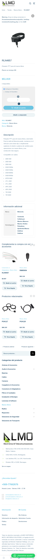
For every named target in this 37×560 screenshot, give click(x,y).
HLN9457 (5, 273)
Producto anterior (8, 346)
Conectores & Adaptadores (11, 389)
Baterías (5, 373)
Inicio (3, 10)
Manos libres (18, 10)
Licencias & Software (9, 401)
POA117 (5, 321)
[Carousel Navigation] (32, 245)
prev (31, 245)
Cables (4, 377)
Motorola (9, 126)
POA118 (23, 321)
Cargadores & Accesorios (11, 385)
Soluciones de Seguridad (10, 417)
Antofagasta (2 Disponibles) (11, 89)
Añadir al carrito (20, 108)
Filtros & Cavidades (8, 393)
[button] (32, 15)
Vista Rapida (11, 288)
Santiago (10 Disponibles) (11, 91)
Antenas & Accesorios (9, 365)
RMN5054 (23, 270)
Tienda (9, 10)
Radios (4, 409)
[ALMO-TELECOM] (8, 3)
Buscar (32, 353)
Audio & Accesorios (9, 369)
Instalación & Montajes (10, 397)
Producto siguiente (27, 346)
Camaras (5, 381)
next (34, 245)
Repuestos (5, 413)
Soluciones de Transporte (11, 420)
